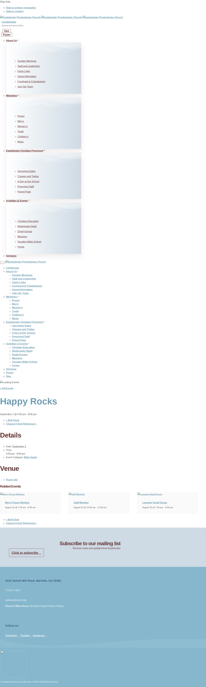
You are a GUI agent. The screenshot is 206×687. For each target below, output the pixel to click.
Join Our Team (25, 86)
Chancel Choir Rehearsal (21, 424)
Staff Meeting (81, 502)
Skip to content (14, 11)
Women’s (22, 126)
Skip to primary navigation (21, 7)
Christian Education (28, 221)
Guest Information (26, 76)
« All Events (6, 388)
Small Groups (24, 231)
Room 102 (12, 479)
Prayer (21, 116)
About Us (11, 40)
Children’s (23, 136)
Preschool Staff (25, 186)
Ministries (11, 95)
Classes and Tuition (28, 176)
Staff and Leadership (28, 66)
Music (20, 141)
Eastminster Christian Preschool (24, 151)
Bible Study (30, 457)
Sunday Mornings (26, 61)
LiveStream (9, 21)
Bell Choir (12, 420)
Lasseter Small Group (154, 502)
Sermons (11, 256)
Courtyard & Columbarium (31, 81)
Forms (20, 247)
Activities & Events (17, 200)
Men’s (20, 121)
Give (8, 376)
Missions (22, 236)
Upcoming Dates (26, 171)
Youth (20, 131)
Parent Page (24, 191)
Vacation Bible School (29, 241)
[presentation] (12, 494)
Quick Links (23, 71)
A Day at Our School (28, 181)
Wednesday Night (27, 226)
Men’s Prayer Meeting (17, 502)
